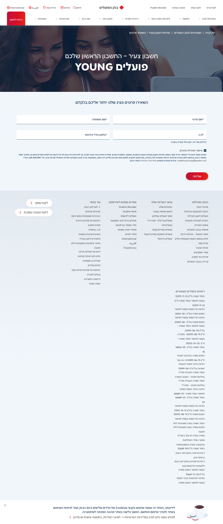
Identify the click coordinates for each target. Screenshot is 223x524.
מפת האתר (94, 283)
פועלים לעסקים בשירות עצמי (158, 234)
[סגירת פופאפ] (5, 505)
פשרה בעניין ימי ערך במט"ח (191, 435)
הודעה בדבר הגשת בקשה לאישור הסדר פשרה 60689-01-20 (189, 393)
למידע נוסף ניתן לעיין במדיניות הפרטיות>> (148, 517)
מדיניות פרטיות (92, 211)
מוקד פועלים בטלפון (162, 215)
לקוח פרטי (211, 7)
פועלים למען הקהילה (197, 215)
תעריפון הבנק (91, 206)
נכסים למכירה (93, 274)
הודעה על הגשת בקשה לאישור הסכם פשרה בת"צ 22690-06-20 (190, 322)
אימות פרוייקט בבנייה (89, 238)
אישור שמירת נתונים (191, 150)
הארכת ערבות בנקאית (89, 234)
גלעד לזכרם (130, 234)
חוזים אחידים (94, 265)
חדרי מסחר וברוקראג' (126, 224)
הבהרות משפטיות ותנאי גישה (85, 215)
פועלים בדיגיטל (164, 238)
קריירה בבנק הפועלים (197, 261)
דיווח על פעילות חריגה (89, 251)
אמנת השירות (201, 224)
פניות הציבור (202, 247)
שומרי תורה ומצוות (127, 229)
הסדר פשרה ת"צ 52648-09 (191, 448)
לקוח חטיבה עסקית (35, 212)
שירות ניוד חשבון (200, 256)
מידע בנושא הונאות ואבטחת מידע (191, 238)
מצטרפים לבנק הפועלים (187, 32)
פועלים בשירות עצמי (162, 229)
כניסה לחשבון (16, 19)
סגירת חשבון (94, 224)
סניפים (67, 7)
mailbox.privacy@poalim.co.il (192, 160)
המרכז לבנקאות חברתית (196, 211)
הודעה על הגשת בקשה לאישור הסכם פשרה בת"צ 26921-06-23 (190, 313)
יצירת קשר (51, 7)
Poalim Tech (129, 211)
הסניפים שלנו (165, 206)
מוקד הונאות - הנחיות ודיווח (194, 234)
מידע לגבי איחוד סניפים (89, 256)
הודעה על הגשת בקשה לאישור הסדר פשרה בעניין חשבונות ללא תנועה (189, 423)
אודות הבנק (202, 206)
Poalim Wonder (158, 7)
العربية (35, 7)
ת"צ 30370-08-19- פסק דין (191, 334)
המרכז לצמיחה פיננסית (196, 220)
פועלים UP (167, 224)
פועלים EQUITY (128, 215)
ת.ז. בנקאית (94, 229)
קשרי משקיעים (201, 252)
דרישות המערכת (92, 278)
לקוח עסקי (196, 7)
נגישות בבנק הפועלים (197, 229)
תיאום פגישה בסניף (162, 211)
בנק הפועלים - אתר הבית (111, 7)
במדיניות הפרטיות (148, 160)
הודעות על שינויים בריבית (88, 220)
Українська (129, 247)
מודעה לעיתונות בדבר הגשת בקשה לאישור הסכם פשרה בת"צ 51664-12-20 (191, 482)
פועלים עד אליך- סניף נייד (159, 220)
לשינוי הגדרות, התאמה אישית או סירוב (97, 517)
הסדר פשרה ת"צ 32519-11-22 (190, 296)
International (17, 7)
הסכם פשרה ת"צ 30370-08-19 (189, 414)
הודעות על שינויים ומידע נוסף (86, 269)
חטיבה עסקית (178, 7)
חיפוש (78, 7)
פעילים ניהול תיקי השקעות (123, 220)
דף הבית (210, 32)
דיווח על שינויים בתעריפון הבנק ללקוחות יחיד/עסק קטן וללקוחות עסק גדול (189, 465)
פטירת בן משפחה (91, 260)
